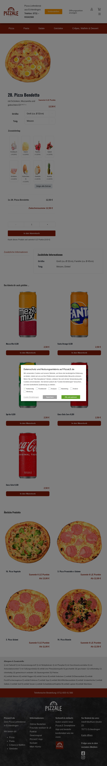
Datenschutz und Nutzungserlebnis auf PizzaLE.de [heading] (49, 369)
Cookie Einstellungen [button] (31, 397)
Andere (75, 389)
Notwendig (30, 389)
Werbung (29, 392)
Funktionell (42, 389)
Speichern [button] (50, 397)
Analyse (54, 389)
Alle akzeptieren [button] (71, 397)
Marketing (64, 389)
